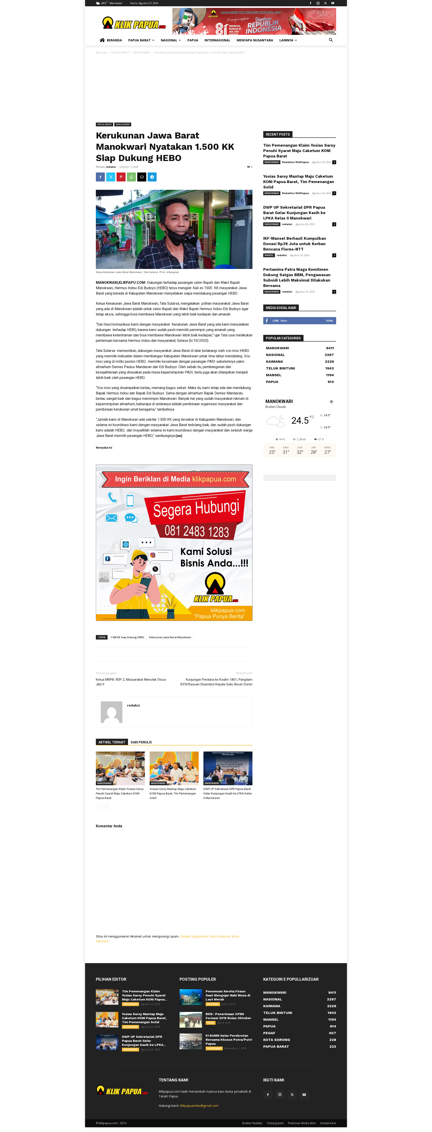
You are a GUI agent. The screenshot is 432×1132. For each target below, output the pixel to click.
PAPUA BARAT (120, 52)
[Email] (141, 176)
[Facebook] (310, 3)
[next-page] (106, 807)
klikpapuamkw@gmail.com (199, 1105)
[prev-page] (98, 807)
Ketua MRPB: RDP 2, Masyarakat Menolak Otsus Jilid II (131, 682)
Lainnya (286, 40)
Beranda (114, 40)
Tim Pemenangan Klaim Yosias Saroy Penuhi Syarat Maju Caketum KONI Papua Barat (120, 793)
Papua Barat (139, 40)
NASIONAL (213, 1004)
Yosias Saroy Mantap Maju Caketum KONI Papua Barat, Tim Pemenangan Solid (173, 793)
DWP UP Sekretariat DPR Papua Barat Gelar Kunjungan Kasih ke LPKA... (144, 1041)
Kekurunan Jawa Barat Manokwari (170, 637)
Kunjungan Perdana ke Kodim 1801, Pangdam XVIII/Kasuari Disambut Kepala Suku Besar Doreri (216, 682)
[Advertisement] (216, 88)
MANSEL (269, 255)
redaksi (111, 166)
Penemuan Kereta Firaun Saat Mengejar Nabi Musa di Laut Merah (228, 995)
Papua (192, 40)
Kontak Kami (328, 1123)
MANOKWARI (141, 52)
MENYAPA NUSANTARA (255, 40)
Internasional (217, 40)
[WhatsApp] (131, 176)
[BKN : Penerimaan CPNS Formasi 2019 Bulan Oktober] (191, 1020)
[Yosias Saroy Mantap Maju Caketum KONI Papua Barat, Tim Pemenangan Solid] (174, 768)
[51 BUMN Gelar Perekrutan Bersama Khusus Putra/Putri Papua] (191, 1041)
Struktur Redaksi (252, 1123)
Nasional (169, 40)
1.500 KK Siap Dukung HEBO (127, 637)
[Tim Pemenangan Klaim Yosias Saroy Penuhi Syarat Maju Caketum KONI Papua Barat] (120, 768)
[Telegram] (152, 176)
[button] (330, 40)
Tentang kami (275, 1123)
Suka (329, 320)
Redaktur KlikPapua (295, 162)
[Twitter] (325, 3)
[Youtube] (332, 3)
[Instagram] (318, 3)
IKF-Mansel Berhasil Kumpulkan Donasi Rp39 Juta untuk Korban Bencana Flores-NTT (294, 243)
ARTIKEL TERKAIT (112, 742)
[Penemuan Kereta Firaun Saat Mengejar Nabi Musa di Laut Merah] (191, 997)
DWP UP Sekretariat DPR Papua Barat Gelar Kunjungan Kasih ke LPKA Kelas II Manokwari (227, 793)
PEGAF (210, 1022)
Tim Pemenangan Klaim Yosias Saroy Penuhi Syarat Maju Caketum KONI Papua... (144, 995)
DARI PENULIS (141, 742)
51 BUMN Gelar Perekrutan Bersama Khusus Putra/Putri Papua (229, 1039)
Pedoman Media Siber (302, 1123)
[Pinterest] (121, 176)
